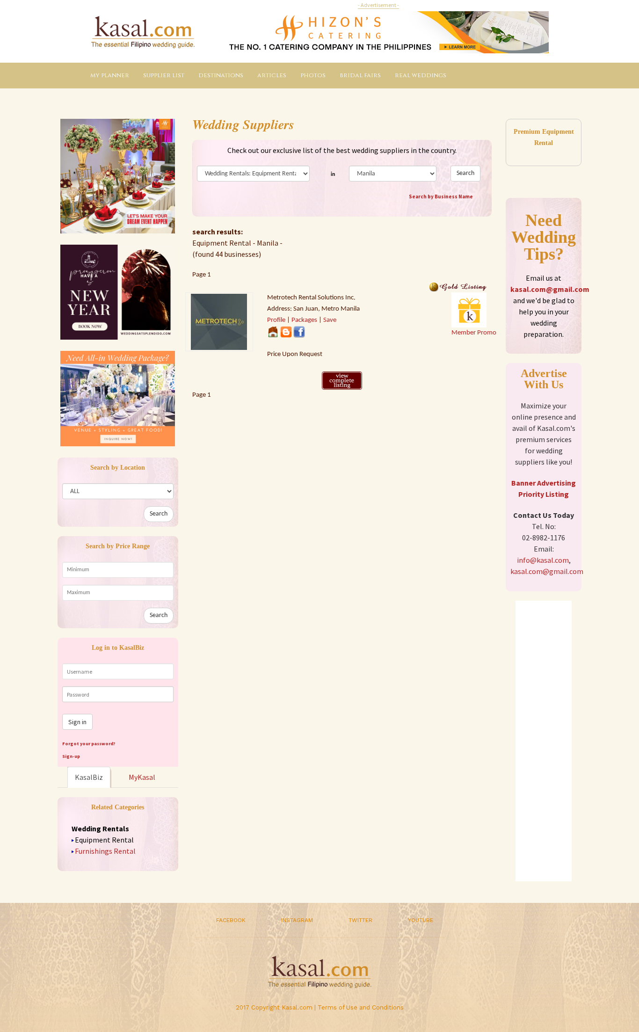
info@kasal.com (543, 560)
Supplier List (163, 75)
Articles (271, 75)
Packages (304, 320)
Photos (313, 75)
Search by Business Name (441, 196)
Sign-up (71, 756)
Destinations (220, 75)
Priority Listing (543, 494)
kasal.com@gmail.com (549, 289)
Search (158, 513)
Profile (276, 320)
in (333, 174)
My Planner (109, 75)
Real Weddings (420, 75)
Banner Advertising (543, 482)
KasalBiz (89, 777)
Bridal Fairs (360, 75)
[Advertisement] (544, 741)
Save (329, 320)
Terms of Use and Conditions (361, 1007)
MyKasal (142, 777)
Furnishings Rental (105, 851)
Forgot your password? (89, 744)
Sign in (77, 722)
